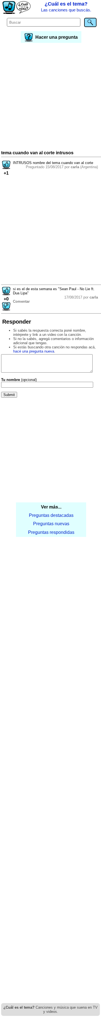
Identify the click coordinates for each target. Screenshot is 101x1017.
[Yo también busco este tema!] (6, 167)
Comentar (21, 301)
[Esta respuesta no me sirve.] (6, 309)
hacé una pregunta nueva (33, 351)
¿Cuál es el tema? (66, 6)
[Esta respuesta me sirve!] (6, 293)
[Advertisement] (50, 97)
